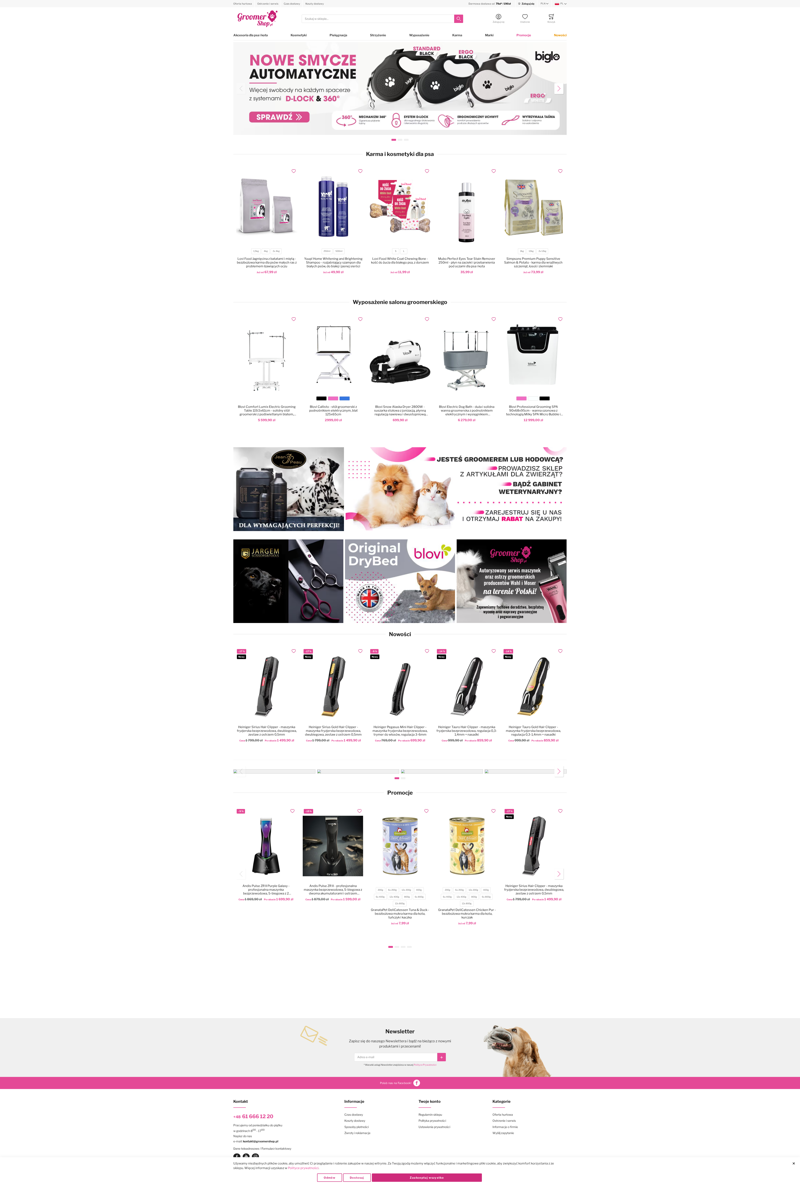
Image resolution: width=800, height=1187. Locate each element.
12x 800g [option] (400, 903)
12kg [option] (531, 251)
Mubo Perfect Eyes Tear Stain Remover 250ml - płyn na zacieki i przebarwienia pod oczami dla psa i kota (466, 262)
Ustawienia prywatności (434, 1127)
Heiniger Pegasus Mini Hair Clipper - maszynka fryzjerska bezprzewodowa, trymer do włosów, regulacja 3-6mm (400, 730)
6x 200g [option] (392, 890)
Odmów (329, 1177)
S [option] (395, 251)
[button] (545, 3)
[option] (321, 398)
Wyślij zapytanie (503, 1133)
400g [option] (419, 890)
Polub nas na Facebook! (395, 1083)
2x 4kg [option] (276, 251)
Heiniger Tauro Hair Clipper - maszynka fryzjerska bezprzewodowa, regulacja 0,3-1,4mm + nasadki (466, 730)
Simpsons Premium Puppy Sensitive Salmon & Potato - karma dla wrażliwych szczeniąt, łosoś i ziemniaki (533, 262)
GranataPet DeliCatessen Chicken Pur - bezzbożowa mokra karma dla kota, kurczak (467, 913)
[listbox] (266, 251)
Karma (457, 35)
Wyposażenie (419, 35)
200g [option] (380, 890)
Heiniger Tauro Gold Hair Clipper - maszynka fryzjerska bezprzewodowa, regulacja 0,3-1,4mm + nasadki (533, 730)
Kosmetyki (299, 35)
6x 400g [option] (380, 897)
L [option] (403, 251)
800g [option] (407, 897)
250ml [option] (327, 251)
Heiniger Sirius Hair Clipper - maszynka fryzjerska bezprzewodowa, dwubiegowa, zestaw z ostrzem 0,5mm (267, 730)
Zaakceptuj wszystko (427, 1177)
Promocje (523, 35)
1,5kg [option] (256, 251)
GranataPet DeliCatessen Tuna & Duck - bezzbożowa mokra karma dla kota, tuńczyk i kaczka (400, 913)
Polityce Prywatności (425, 1064)
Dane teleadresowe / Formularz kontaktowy (262, 1148)
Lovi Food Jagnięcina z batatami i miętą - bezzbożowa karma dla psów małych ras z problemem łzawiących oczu (267, 262)
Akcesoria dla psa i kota (250, 35)
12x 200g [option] (406, 890)
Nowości (560, 35)
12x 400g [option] (394, 897)
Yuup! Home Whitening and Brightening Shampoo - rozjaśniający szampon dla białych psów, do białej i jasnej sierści (333, 262)
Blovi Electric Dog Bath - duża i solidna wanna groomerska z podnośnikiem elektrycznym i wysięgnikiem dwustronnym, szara (466, 410)
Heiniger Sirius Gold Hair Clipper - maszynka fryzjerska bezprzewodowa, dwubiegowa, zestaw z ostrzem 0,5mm (333, 730)
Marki (489, 35)
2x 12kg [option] (542, 251)
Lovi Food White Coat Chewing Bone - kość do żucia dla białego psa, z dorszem (400, 260)
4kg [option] (266, 251)
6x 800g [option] (419, 897)
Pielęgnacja (338, 35)
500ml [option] (338, 251)
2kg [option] (522, 251)
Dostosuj (357, 1177)
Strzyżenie (378, 35)
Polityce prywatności (303, 1168)
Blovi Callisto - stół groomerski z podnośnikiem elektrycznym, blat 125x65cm (333, 410)
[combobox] (382, 19)
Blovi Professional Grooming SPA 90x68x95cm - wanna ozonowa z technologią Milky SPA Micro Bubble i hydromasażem (533, 410)
